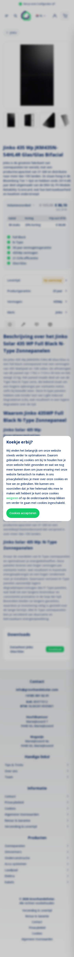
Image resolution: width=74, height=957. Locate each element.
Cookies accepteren (22, 513)
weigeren (12, 498)
